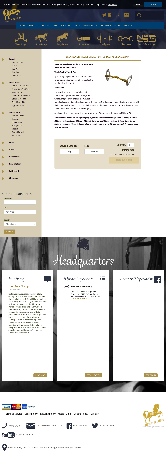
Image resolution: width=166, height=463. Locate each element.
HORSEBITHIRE (80, 425)
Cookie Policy (81, 413)
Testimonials (90, 25)
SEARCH (9, 231)
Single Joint (17, 122)
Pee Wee (15, 69)
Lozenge (15, 119)
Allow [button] (153, 5)
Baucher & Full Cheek (21, 85)
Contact (127, 25)
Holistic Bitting (62, 25)
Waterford (16, 135)
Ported (15, 129)
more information (79, 298)
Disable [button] (138, 5)
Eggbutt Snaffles (19, 105)
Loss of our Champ (18, 286)
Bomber (15, 72)
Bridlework (14, 171)
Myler (14, 65)
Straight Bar (17, 125)
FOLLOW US (151, 375)
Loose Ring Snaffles (20, 89)
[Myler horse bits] (20, 39)
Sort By (7, 220)
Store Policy (31, 413)
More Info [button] (112, 4)
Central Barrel (18, 115)
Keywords (8, 198)
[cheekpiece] (125, 39)
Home (22, 25)
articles (46, 25)
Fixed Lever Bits (18, 102)
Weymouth (17, 92)
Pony (11, 142)
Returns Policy (48, 413)
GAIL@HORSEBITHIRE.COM (49, 425)
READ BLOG (40, 375)
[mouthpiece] (104, 39)
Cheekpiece (14, 82)
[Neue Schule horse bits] (146, 39)
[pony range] (62, 39)
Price (6, 207)
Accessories (14, 156)
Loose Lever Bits (19, 99)
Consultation (15, 164)
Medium (94, 151)
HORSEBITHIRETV (24, 434)
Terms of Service (13, 413)
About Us (34, 25)
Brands (12, 59)
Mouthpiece (14, 112)
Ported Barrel (18, 132)
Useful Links (64, 413)
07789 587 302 (15, 425)
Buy (69, 151)
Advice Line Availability (81, 286)
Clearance (105, 25)
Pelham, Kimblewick (21, 95)
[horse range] (41, 39)
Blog (117, 25)
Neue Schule (17, 62)
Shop (77, 25)
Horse (11, 149)
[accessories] (83, 39)
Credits (95, 413)
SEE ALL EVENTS (93, 375)
